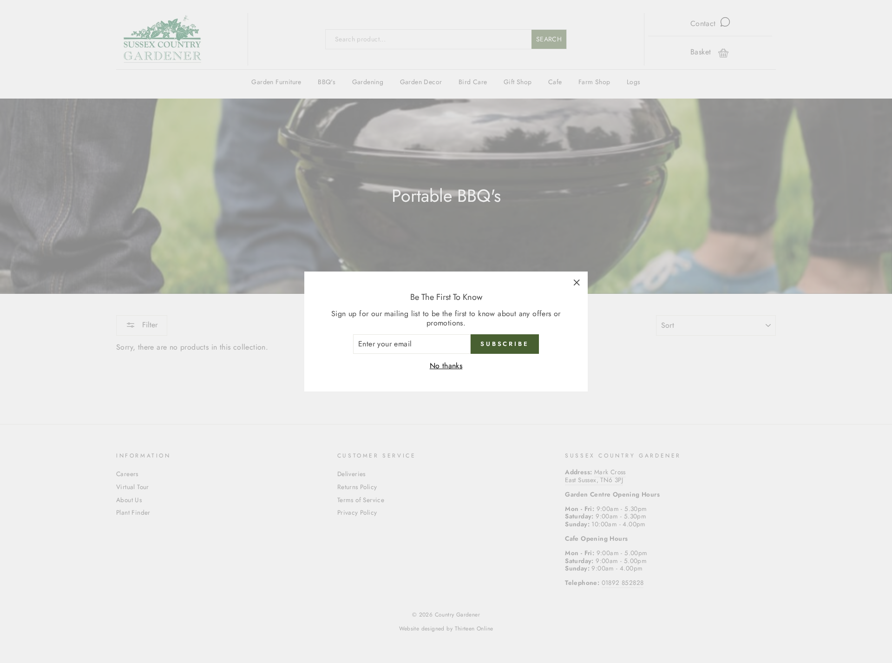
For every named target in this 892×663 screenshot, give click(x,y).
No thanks (446, 366)
